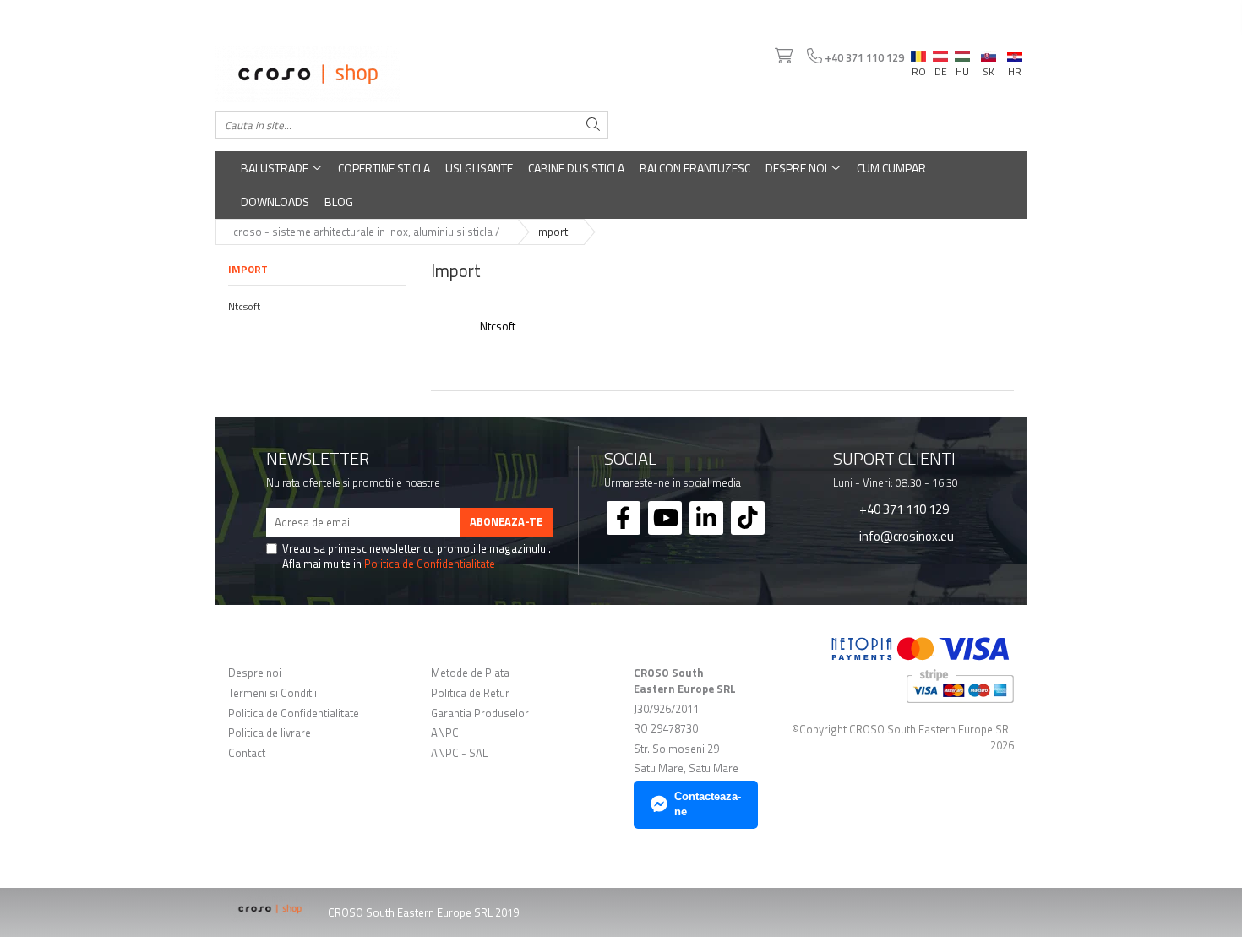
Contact (246, 753)
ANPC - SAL (459, 753)
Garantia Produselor (480, 713)
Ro (918, 52)
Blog (338, 201)
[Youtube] (665, 518)
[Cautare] (593, 125)
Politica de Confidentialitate (429, 563)
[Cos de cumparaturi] (782, 56)
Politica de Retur (470, 693)
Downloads (275, 201)
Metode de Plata (470, 673)
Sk (988, 52)
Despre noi (797, 168)
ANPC (445, 733)
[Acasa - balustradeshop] (411, 74)
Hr (1015, 54)
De (940, 57)
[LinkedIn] (706, 518)
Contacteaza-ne (707, 804)
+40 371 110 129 (903, 508)
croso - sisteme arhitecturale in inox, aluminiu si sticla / (367, 231)
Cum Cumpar (891, 168)
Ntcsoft (244, 306)
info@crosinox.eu (905, 535)
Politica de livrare (269, 733)
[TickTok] (748, 518)
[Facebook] (623, 518)
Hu (962, 52)
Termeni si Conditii (272, 693)
